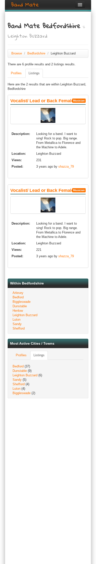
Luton (16, 319)
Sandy (17, 324)
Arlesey (18, 293)
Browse (16, 53)
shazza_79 (66, 166)
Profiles (16, 73)
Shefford (19, 328)
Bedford (18, 297)
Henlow (18, 310)
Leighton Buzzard (25, 315)
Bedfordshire (36, 53)
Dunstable (20, 306)
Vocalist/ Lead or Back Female (42, 100)
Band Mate (25, 4)
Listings (34, 73)
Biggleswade (22, 302)
